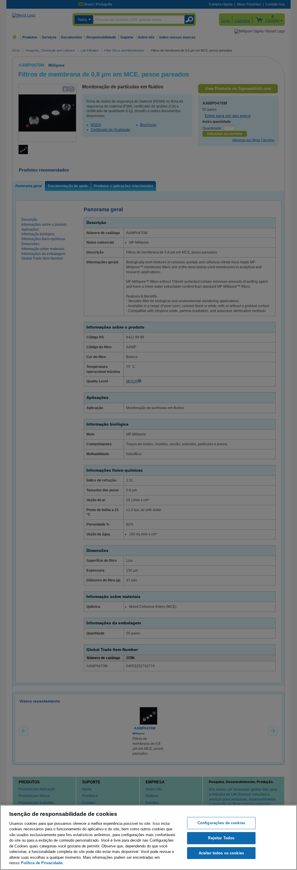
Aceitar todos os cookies (221, 853)
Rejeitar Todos (221, 838)
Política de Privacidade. (42, 863)
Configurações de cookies (221, 823)
